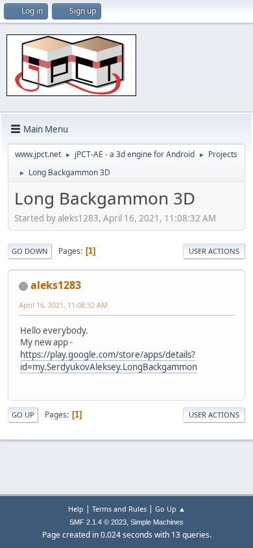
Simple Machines (157, 522)
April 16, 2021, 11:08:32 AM (63, 305)
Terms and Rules (119, 509)
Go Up (23, 414)
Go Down (30, 251)
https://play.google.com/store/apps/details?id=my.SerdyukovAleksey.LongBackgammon (108, 361)
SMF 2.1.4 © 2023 (97, 522)
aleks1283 (55, 285)
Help (76, 509)
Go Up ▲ (170, 509)
